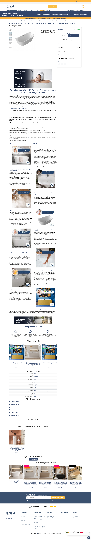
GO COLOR (35, 102)
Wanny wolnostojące (34, 20)
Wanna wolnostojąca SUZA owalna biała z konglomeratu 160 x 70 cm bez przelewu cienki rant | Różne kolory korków (15, 481)
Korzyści (22, 517)
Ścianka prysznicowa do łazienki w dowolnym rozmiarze (66, 517)
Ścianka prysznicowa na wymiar (39, 526)
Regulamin (36, 518)
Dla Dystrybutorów (80, 10)
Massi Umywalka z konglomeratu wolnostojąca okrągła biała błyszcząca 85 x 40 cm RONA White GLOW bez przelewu (17, 449)
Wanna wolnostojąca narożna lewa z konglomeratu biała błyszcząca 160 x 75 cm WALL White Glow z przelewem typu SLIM (30, 484)
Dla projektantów (50, 517)
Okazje (42, 10)
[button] (82, 6)
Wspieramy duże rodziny (25, 524)
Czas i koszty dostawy (38, 523)
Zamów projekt (48, 10)
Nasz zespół (23, 516)
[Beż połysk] (24, 479)
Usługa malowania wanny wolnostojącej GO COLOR (17, 363)
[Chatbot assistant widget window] (79, 516)
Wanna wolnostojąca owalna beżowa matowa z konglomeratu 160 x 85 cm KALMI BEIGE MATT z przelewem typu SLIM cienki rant (75, 484)
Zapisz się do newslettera (57, 497)
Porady (37, 10)
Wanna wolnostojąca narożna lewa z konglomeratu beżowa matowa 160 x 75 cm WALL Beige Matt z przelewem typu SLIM (45, 484)
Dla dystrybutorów (50, 516)
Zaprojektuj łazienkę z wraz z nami (65, 515)
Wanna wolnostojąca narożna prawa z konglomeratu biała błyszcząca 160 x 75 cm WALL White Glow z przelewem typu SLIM (33, 364)
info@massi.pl (10, 518)
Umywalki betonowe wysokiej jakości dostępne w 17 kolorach (65, 519)
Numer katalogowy (12, 25)
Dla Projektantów (71, 10)
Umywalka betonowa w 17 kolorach (38, 528)
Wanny (29, 20)
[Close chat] (88, 537)
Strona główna (23, 20)
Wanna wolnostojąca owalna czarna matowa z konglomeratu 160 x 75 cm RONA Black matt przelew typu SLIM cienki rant (60, 484)
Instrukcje (35, 521)
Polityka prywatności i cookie (39, 519)
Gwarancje (36, 522)
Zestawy (25, 10)
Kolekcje (19, 10)
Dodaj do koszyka (74, 35)
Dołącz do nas (23, 521)
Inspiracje (31, 10)
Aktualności (23, 520)
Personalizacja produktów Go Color (39, 517)
